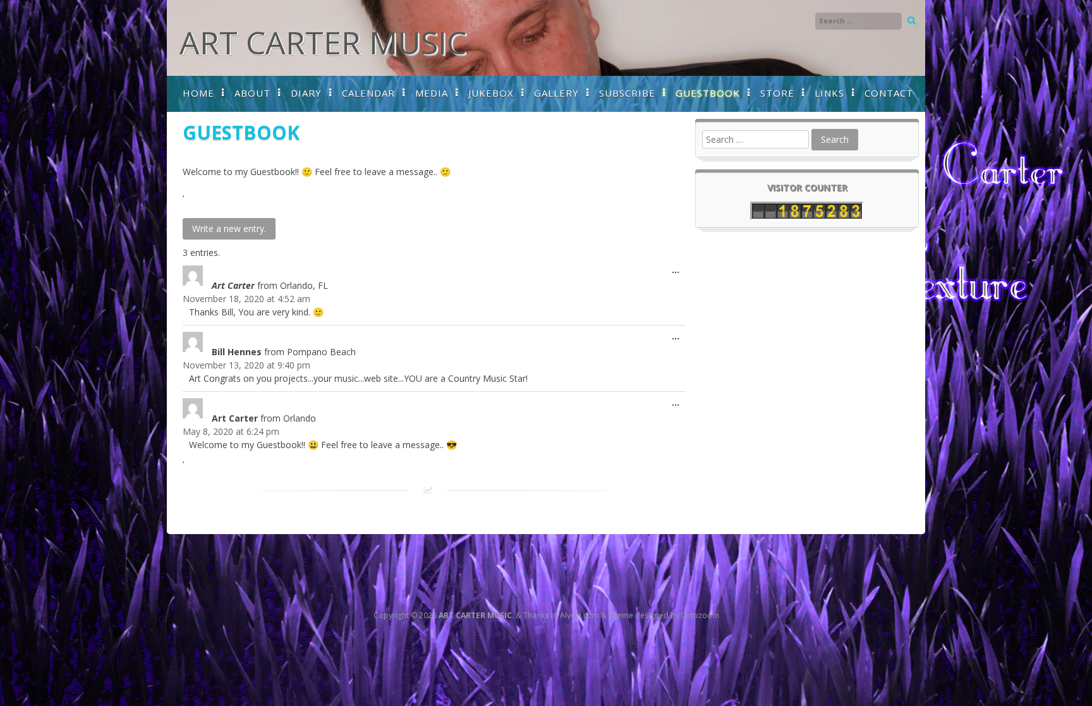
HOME (198, 93)
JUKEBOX (491, 93)
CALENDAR (368, 93)
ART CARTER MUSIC (322, 42)
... (679, 272)
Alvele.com (579, 615)
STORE (777, 93)
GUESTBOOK (708, 93)
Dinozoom (700, 615)
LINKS (829, 93)
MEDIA (431, 93)
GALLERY (556, 93)
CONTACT (888, 93)
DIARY (306, 93)
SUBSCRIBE (627, 93)
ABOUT (252, 93)
